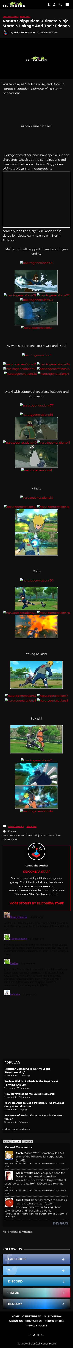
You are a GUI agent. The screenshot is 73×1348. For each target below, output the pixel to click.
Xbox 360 (25, 16)
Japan (12, 831)
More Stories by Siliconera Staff (37, 903)
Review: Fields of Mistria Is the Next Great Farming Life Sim (34, 1214)
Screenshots (10, 839)
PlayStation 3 (10, 16)
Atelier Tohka (24, 1173)
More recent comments (17, 1231)
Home (15, 1316)
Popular (27, 1142)
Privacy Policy (36, 1325)
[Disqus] (36, 955)
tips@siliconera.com (43, 1343)
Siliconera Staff (24, 32)
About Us (16, 1321)
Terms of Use (54, 1321)
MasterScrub (24, 1153)
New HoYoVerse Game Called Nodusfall (29, 1093)
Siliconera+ (52, 1316)
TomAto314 (23, 1200)
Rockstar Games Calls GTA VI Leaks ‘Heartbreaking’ (30, 1163)
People (7, 1142)
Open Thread (31, 1316)
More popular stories (17, 1129)
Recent (17, 1142)
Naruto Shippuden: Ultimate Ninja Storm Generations (32, 835)
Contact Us (33, 1321)
